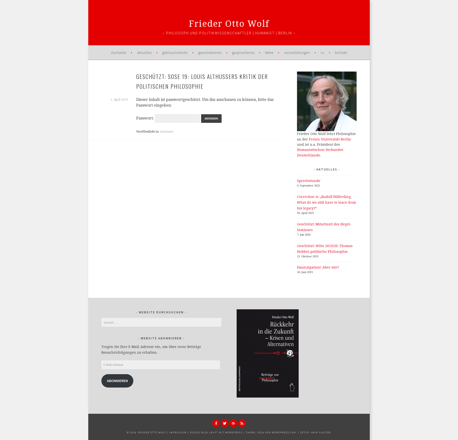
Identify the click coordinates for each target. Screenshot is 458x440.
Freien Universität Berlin (330, 139)
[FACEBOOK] (216, 423)
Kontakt (341, 52)
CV (322, 52)
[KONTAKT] (233, 423)
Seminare (166, 131)
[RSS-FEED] (242, 423)
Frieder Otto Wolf (229, 24)
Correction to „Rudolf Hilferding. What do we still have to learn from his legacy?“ (326, 202)
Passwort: (145, 118)
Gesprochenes (243, 52)
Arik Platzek (321, 432)
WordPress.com (284, 432)
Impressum (178, 432)
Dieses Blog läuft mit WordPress (216, 432)
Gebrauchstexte (174, 52)
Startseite (118, 52)
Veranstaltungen (297, 52)
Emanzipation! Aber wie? (318, 267)
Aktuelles (144, 52)
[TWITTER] (225, 423)
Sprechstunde (308, 181)
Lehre (269, 52)
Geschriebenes (209, 52)
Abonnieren (117, 380)
